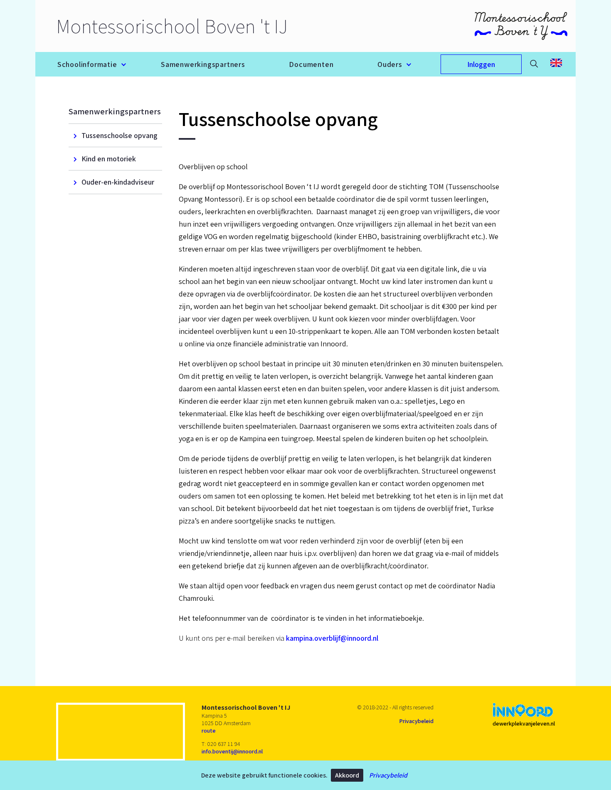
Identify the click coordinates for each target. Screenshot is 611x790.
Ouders (389, 64)
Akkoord (347, 775)
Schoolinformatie (87, 64)
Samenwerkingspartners (203, 64)
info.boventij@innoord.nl (232, 751)
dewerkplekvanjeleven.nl (524, 723)
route (209, 730)
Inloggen (481, 64)
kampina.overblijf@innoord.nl (332, 638)
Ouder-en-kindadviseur (117, 182)
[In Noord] (523, 711)
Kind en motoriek (108, 158)
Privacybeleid (388, 775)
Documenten (311, 64)
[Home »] (521, 26)
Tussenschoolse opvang (119, 135)
